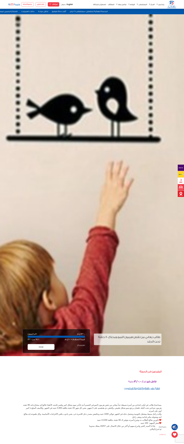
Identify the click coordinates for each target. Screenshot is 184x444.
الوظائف (111, 4)
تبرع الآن (55, 4)
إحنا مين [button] (161, 4)
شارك (41, 347)
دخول (63, 4)
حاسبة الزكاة (27, 4)
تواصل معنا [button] (122, 4)
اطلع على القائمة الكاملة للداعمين (142, 388)
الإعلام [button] (132, 4)
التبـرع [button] (152, 4)
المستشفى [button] (142, 4)
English (70, 4)
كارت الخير (40, 4)
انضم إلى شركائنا (99, 4)
